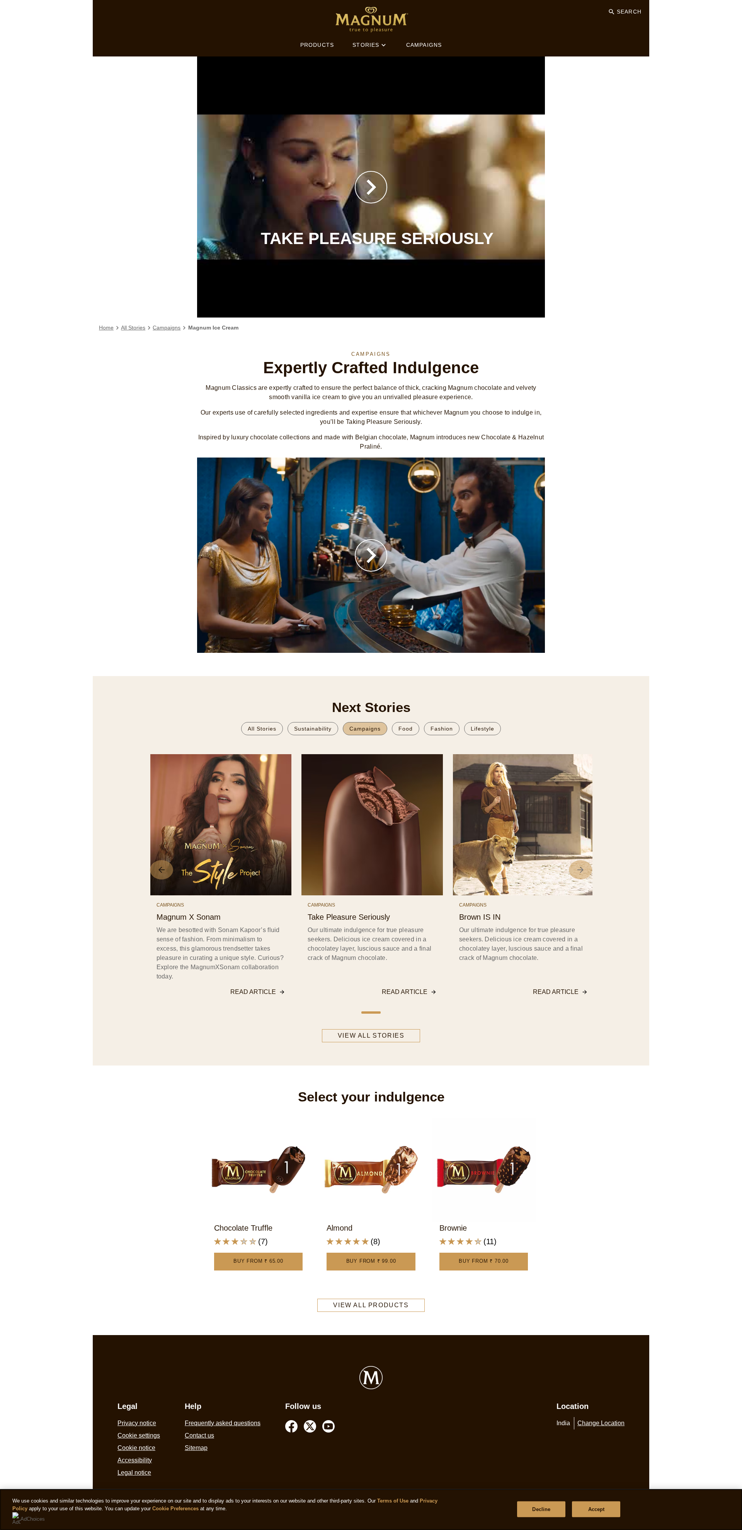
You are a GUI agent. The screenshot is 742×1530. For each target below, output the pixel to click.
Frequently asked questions (222, 1423)
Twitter (310, 1426)
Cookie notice (136, 1448)
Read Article (253, 992)
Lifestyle (482, 729)
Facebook (291, 1426)
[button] (371, 187)
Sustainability (313, 729)
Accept (596, 1509)
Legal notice (134, 1472)
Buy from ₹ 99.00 (371, 1261)
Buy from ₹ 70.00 (484, 1261)
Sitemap (196, 1448)
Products (317, 45)
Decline (541, 1509)
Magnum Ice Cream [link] (213, 327)
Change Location (601, 1423)
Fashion (442, 729)
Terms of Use (392, 1501)
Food (405, 729)
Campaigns (424, 45)
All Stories (262, 729)
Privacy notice (136, 1423)
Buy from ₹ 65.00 (258, 1261)
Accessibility (134, 1460)
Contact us (199, 1435)
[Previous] (161, 869)
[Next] (580, 869)
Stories (365, 45)
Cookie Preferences (175, 1508)
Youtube (328, 1426)
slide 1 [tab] (371, 1012)
